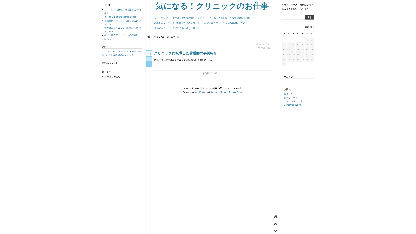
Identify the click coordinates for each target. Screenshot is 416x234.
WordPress (200, 92)
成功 (269, 48)
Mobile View (235, 92)
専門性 (104, 55)
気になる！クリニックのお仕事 (212, 6)
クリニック (106, 51)
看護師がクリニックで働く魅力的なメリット (177, 28)
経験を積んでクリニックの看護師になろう (226, 23)
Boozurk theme (218, 92)
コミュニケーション (120, 51)
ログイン (288, 94)
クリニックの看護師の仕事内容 (188, 18)
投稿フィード (291, 97)
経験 (127, 55)
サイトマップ (161, 18)
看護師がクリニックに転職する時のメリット (177, 23)
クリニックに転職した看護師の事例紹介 (229, 18)
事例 (263, 48)
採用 (115, 55)
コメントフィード (293, 101)
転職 (131, 55)
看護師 (121, 55)
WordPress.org (292, 105)
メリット (133, 51)
